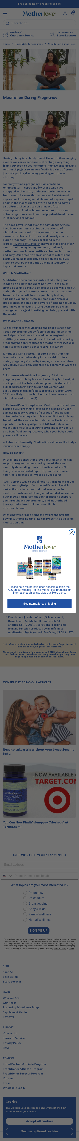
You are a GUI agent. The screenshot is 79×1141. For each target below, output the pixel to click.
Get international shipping (39, 603)
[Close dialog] (71, 532)
